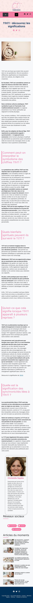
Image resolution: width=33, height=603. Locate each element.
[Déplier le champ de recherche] (5, 15)
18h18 (21, 375)
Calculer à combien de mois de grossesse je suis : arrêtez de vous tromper (22, 566)
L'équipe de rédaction (21, 597)
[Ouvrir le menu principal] (16, 14)
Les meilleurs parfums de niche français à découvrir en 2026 (22, 559)
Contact (24, 595)
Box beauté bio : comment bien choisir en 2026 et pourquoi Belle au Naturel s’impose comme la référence (22, 542)
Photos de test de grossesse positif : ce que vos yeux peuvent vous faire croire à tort (22, 582)
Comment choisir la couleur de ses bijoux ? (22, 573)
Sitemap (13, 597)
